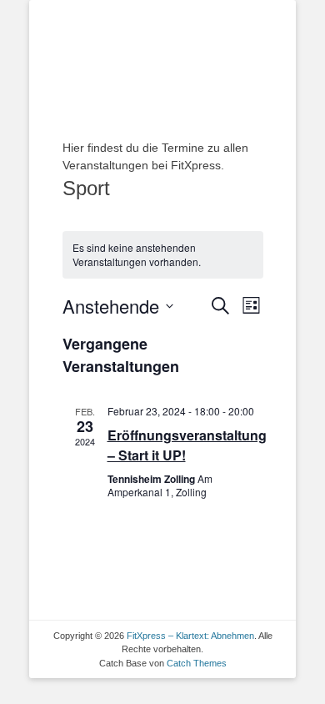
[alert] (162, 255)
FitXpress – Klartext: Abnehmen (190, 636)
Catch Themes (197, 663)
